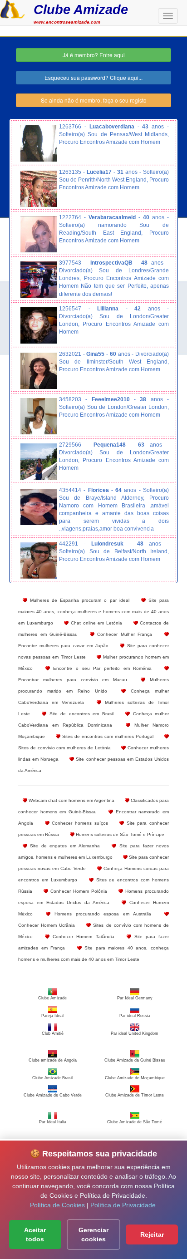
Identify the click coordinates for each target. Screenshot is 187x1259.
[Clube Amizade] (12, 8)
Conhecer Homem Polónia (77, 891)
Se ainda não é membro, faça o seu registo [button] (94, 100)
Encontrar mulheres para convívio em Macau (72, 679)
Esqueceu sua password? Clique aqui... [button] (93, 77)
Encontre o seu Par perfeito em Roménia (101, 668)
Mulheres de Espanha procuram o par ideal (78, 600)
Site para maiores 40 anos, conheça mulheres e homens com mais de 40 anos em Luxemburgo (93, 611)
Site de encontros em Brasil (79, 713)
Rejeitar (152, 1234)
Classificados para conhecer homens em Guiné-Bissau (93, 806)
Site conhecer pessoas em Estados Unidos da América (93, 765)
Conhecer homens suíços (78, 823)
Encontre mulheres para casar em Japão (63, 645)
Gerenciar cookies (93, 1234)
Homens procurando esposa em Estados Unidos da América (93, 897)
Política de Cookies (57, 1205)
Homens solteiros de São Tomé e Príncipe (119, 834)
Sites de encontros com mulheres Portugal (106, 736)
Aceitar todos (35, 1234)
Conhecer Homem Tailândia (81, 936)
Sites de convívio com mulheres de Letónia (64, 747)
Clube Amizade (81, 9)
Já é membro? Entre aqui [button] (94, 55)
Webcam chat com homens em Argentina (70, 800)
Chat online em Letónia (95, 622)
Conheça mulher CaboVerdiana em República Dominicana (93, 719)
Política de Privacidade (123, 1205)
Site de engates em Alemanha (63, 845)
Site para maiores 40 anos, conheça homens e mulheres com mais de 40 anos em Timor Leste (93, 953)
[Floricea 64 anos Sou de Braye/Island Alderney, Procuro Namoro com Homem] (38, 507)
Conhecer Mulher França (123, 634)
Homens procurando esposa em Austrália (100, 913)
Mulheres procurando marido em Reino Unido (93, 685)
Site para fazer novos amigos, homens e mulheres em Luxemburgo (93, 851)
